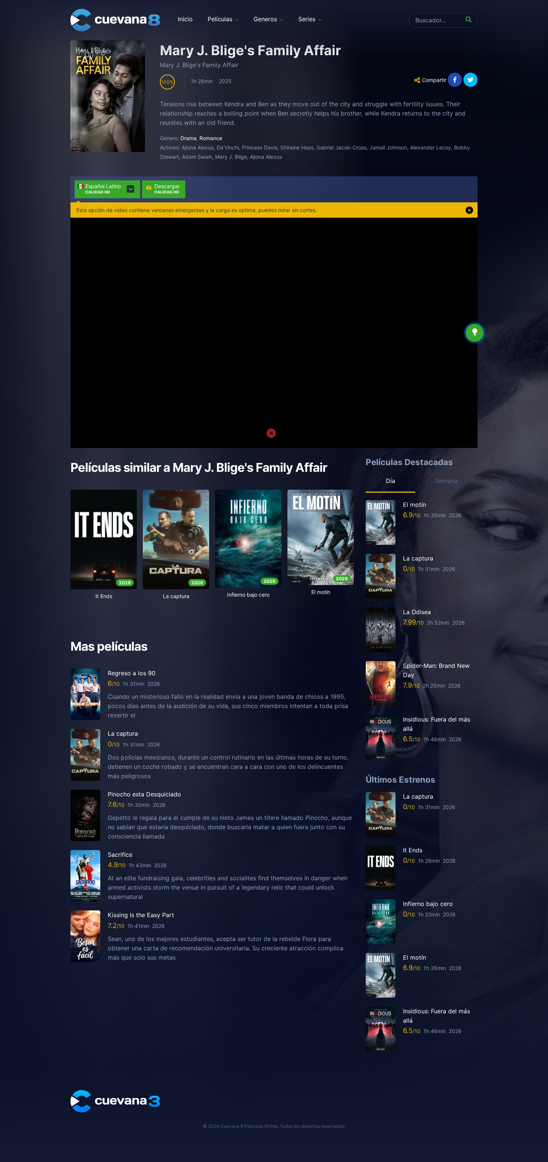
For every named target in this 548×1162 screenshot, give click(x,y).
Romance (210, 138)
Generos (265, 19)
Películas (220, 19)
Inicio (185, 19)
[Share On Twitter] (470, 80)
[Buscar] (470, 20)
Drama (188, 138)
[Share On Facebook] (455, 80)
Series (306, 19)
